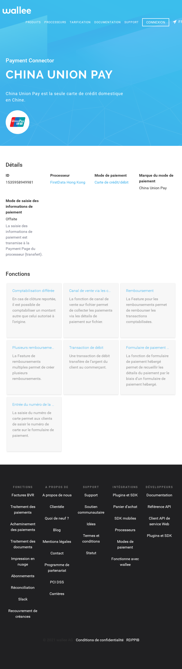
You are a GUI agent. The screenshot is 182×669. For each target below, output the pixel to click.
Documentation (107, 22)
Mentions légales (57, 541)
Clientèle (57, 506)
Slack (22, 599)
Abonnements (22, 576)
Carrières (57, 593)
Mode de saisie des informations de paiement (22, 206)
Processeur (60, 175)
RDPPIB (132, 640)
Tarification (80, 22)
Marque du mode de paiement (156, 178)
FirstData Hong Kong (67, 182)
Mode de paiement (111, 175)
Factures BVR (23, 495)
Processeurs (55, 22)
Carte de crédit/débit (111, 182)
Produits (33, 22)
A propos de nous (57, 495)
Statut (91, 553)
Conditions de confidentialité (99, 640)
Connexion (155, 22)
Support (131, 22)
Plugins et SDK (125, 495)
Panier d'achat (125, 506)
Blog (57, 530)
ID (7, 175)
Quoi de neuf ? (57, 518)
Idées (91, 524)
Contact (57, 553)
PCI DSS (57, 582)
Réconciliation (23, 587)
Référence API (159, 506)
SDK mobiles (125, 518)
